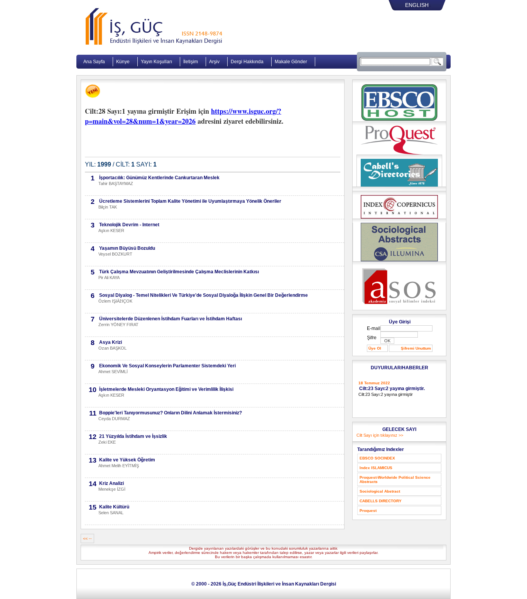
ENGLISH (417, 5)
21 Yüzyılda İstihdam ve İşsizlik (133, 436)
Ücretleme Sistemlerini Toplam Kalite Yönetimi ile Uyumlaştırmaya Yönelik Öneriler (190, 201)
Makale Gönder (291, 61)
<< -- (87, 538)
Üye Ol (374, 348)
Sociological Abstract (380, 491)
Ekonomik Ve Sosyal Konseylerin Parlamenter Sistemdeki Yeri (167, 365)
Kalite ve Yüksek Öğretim (127, 460)
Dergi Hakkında (247, 61)
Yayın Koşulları (156, 61)
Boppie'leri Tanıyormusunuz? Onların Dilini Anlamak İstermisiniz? (170, 413)
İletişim (190, 61)
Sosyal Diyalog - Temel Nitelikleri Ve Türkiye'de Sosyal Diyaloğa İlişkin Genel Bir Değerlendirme (203, 295)
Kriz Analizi (111, 483)
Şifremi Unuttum (416, 348)
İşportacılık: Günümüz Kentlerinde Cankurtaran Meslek (159, 177)
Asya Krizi (110, 342)
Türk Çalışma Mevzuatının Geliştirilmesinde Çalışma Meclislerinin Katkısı (179, 271)
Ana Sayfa (94, 61)
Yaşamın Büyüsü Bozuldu (127, 248)
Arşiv (214, 61)
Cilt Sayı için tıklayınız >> (379, 435)
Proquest (368, 510)
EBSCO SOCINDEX (377, 458)
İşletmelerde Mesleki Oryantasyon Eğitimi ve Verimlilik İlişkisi (166, 389)
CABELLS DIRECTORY (381, 501)
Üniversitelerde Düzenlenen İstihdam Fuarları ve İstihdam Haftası (170, 318)
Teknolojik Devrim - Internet (129, 224)
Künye (123, 61)
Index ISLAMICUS (376, 468)
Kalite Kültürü (114, 507)
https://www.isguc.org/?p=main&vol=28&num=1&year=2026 (183, 116)
